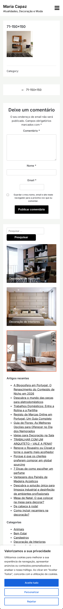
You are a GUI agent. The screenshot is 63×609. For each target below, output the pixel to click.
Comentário (31, 130)
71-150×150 (33, 89)
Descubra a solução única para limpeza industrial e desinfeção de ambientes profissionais (34, 489)
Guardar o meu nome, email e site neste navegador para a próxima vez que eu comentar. (33, 197)
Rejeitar (31, 601)
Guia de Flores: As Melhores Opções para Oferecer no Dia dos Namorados (33, 427)
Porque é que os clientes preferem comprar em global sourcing (33, 460)
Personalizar (31, 592)
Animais (19, 529)
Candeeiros (21, 537)
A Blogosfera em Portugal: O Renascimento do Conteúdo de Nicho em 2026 (34, 389)
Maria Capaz (15, 6)
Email (31, 180)
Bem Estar (20, 533)
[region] (31, 577)
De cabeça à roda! (26, 506)
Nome (31, 165)
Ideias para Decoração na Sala (34, 435)
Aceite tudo (31, 582)
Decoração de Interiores (30, 541)
